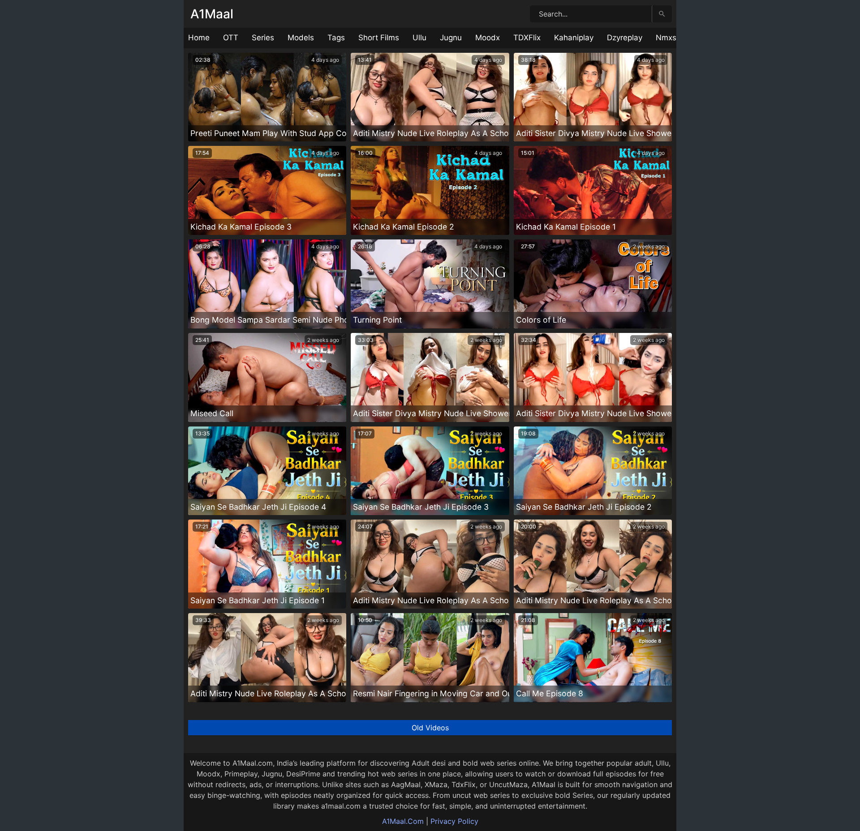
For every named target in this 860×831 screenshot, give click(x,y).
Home (199, 37)
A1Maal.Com (403, 821)
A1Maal (211, 13)
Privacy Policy (454, 821)
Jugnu (451, 37)
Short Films (378, 37)
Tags (336, 37)
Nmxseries (675, 37)
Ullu (419, 37)
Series (263, 37)
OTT (230, 37)
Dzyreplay (624, 37)
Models (301, 37)
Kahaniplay (573, 37)
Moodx (487, 37)
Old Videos (430, 727)
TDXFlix (527, 37)
